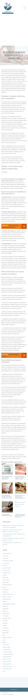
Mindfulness (5, 608)
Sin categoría (6, 644)
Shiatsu (4, 642)
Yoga (4, 671)
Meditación (5, 606)
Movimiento (5, 611)
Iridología (5, 592)
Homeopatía (6, 589)
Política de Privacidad (8, 694)
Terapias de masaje (7, 668)
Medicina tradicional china (9, 604)
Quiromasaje (5, 628)
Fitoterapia (5, 577)
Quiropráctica (6, 630)
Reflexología (5, 632)
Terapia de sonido (7, 656)
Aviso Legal (5, 692)
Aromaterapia (6, 563)
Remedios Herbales (7, 637)
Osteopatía (5, 620)
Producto (5, 625)
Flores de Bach (6, 580)
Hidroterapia (6, 582)
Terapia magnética (7, 664)
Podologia (5, 623)
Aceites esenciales (7, 553)
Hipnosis (5, 587)
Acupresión (5, 556)
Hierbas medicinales (7, 584)
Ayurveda (5, 565)
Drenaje (4, 575)
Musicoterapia (6, 613)
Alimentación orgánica (8, 560)
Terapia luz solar (6, 661)
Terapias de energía (7, 666)
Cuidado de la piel (7, 572)
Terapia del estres (7, 659)
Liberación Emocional (8, 594)
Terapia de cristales (7, 652)
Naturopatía (6, 616)
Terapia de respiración (8, 654)
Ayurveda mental (7, 568)
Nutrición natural (7, 618)
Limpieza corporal (7, 596)
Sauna (4, 640)
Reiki (4, 635)
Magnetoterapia (6, 599)
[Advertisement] (14, 31)
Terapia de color (6, 649)
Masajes (4, 601)
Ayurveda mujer (6, 570)
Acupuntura (5, 558)
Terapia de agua (6, 647)
